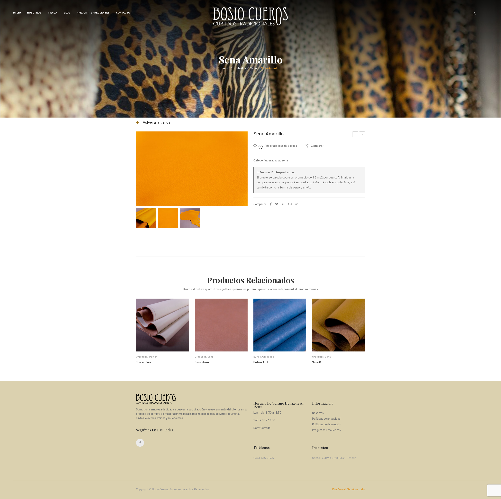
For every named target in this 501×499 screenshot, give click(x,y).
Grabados (240, 68)
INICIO (17, 12)
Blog (67, 12)
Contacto (123, 12)
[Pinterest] (283, 204)
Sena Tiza (355, 135)
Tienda (52, 12)
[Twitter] (276, 204)
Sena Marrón (202, 362)
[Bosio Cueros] (250, 16)
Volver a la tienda (156, 122)
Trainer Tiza (143, 362)
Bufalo (257, 356)
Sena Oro (317, 362)
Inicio (226, 68)
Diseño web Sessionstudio (348, 489)
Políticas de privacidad (326, 418)
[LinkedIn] (297, 204)
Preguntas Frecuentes (93, 12)
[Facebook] (271, 204)
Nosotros (34, 12)
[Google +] (290, 204)
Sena (253, 68)
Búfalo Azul (260, 362)
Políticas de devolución (326, 424)
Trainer (153, 356)
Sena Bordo (362, 135)
